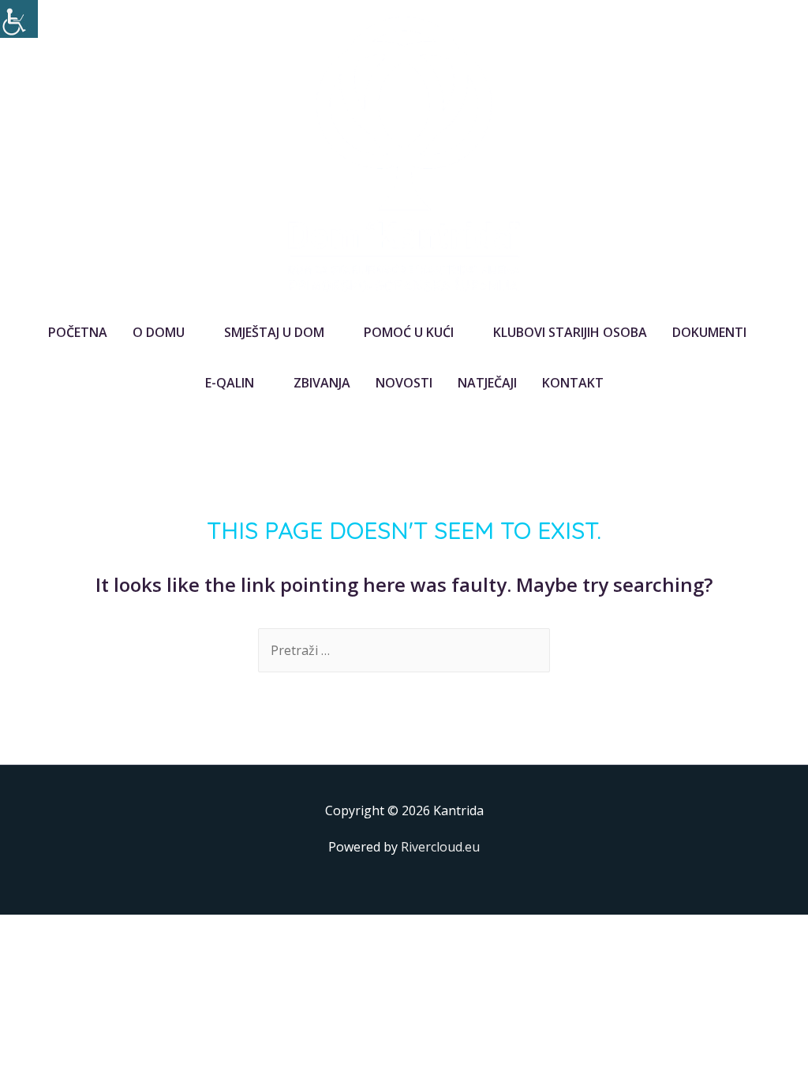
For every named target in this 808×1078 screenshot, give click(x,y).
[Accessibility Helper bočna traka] (19, 19)
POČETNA (77, 332)
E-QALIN (229, 382)
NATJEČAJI (487, 382)
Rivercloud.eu (440, 846)
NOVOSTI (404, 382)
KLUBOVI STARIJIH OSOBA (570, 332)
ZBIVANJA (322, 382)
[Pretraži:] (404, 650)
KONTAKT (573, 382)
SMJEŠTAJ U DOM (274, 332)
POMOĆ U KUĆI (409, 332)
